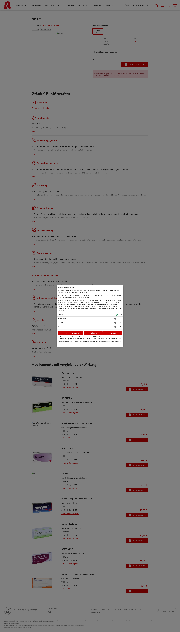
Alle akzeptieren (112, 333)
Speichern (93, 333)
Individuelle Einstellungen (70, 333)
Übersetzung (62, 318)
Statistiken (61, 323)
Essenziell (61, 314)
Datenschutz (82, 344)
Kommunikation (63, 327)
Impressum (98, 344)
